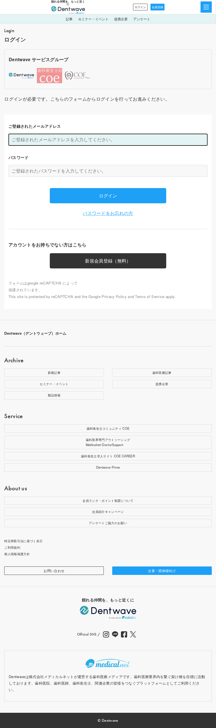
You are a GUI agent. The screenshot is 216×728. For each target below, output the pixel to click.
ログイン (140, 7)
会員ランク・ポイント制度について (107, 500)
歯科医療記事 (162, 372)
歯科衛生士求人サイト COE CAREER (108, 456)
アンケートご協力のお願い (108, 522)
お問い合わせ (54, 570)
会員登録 (157, 7)
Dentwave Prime (108, 467)
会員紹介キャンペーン (108, 511)
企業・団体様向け (162, 570)
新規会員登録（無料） (108, 260)
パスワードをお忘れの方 (108, 213)
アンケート (141, 18)
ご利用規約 (12, 547)
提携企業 (121, 18)
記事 (69, 18)
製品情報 (54, 395)
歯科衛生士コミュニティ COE (108, 428)
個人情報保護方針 (17, 553)
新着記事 (54, 372)
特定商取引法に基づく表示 (23, 541)
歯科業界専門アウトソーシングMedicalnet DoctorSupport (108, 442)
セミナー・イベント (93, 18)
